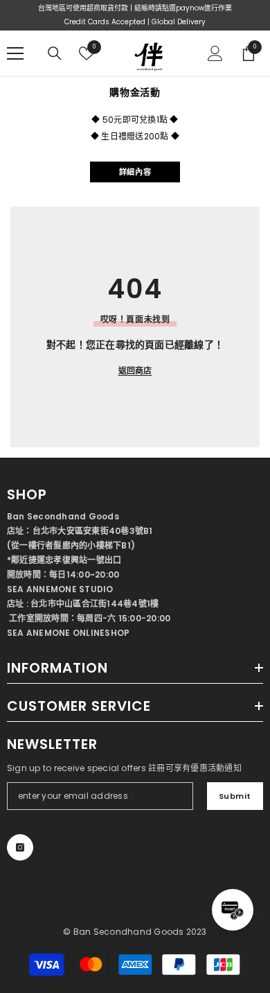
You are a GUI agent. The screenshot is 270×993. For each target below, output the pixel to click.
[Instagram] (20, 847)
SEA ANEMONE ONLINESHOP (68, 633)
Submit (235, 796)
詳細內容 (135, 172)
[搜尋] (54, 53)
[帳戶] (215, 53)
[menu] (15, 53)
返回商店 (135, 371)
